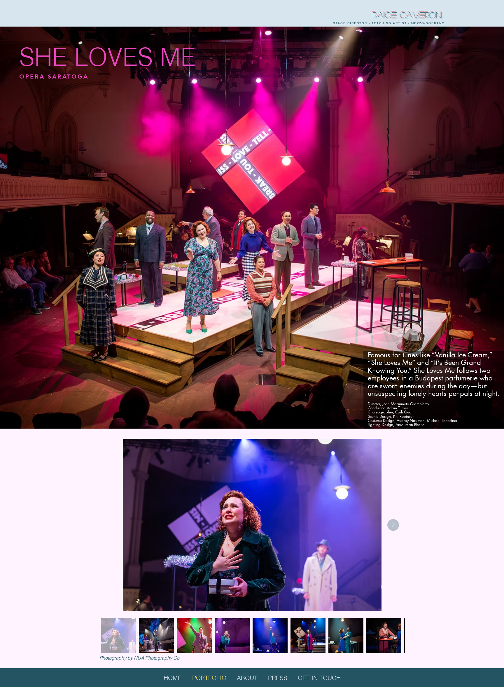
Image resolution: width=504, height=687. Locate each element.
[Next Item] (393, 525)
